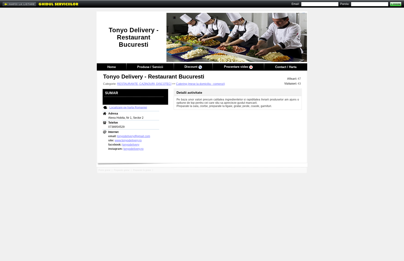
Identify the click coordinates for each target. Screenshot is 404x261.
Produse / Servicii (150, 67)
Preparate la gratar (142, 170)
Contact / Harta (285, 67)
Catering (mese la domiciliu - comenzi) (200, 84)
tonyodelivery (130, 144)
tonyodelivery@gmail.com (133, 136)
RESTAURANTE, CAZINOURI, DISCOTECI (144, 84)
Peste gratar (104, 170)
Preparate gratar (122, 170)
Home (111, 67)
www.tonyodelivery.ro (128, 140)
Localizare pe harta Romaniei (128, 107)
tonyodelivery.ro (133, 148)
